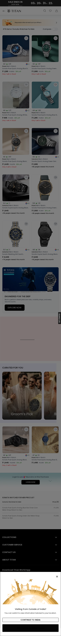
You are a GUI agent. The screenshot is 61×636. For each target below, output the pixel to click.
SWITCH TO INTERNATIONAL (30, 628)
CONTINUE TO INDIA (30, 619)
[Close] (30, 575)
